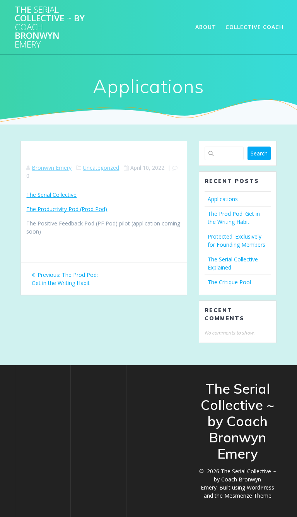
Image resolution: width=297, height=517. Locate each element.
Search (259, 153)
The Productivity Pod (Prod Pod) (66, 209)
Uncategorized (101, 167)
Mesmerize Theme (247, 495)
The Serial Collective (51, 194)
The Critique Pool (229, 282)
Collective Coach (254, 27)
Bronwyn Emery (52, 167)
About (205, 27)
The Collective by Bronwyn (50, 27)
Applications (223, 199)
